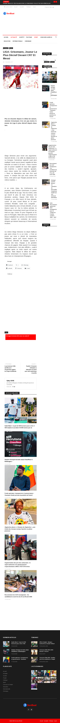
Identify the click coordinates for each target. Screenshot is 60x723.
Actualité (22, 8)
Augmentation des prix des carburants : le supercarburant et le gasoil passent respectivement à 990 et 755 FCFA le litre (18, 566)
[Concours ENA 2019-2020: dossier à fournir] (34, 654)
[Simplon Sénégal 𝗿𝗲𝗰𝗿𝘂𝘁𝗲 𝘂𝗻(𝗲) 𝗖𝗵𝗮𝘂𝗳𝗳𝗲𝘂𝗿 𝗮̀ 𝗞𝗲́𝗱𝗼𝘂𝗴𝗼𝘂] (6, 654)
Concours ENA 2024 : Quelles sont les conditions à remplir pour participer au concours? (47, 661)
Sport (34, 8)
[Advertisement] (37, 24)
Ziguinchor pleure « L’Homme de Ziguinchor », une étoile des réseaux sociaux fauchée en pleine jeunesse (20, 530)
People (5, 679)
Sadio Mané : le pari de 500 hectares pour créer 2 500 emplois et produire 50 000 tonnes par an (49, 73)
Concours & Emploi (46, 38)
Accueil (15, 8)
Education (7, 42)
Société (21, 38)
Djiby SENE (10, 382)
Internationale (17, 42)
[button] (54, 2)
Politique (28, 8)
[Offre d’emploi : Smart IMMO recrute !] (34, 690)
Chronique (28, 42)
